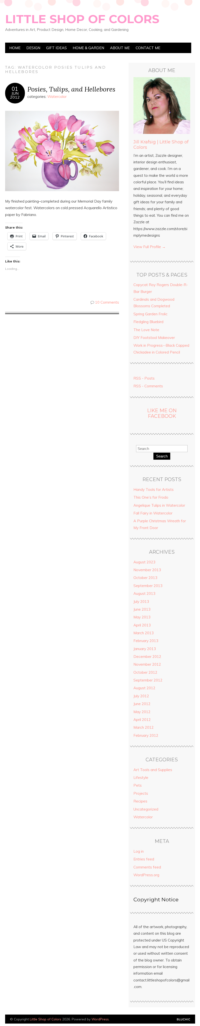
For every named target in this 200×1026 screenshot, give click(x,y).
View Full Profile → (149, 246)
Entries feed (143, 859)
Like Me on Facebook (162, 413)
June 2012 (141, 703)
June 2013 (141, 609)
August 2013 (144, 593)
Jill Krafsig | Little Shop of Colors (161, 144)
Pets (137, 785)
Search (162, 456)
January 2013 (144, 648)
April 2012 (142, 719)
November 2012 (147, 664)
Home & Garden (88, 48)
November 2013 (147, 570)
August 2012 (144, 688)
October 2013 (145, 577)
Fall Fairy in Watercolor (152, 513)
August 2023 (144, 562)
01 (15, 88)
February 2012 (145, 735)
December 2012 (147, 656)
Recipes (140, 801)
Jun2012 (15, 95)
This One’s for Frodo (150, 497)
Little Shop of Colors (82, 19)
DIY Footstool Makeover (154, 337)
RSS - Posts (144, 378)
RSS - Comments (148, 386)
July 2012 (141, 696)
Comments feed (147, 867)
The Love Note (146, 329)
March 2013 (143, 633)
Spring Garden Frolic (150, 314)
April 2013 (142, 625)
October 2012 (145, 672)
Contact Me (148, 48)
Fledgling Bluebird (148, 321)
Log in (138, 851)
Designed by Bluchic (183, 1019)
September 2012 (147, 680)
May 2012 (141, 711)
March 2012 (143, 727)
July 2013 (141, 601)
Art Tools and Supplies (152, 769)
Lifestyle (140, 777)
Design (33, 48)
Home (14, 48)
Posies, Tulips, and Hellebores (71, 89)
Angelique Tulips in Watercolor (159, 505)
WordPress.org (146, 875)
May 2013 (141, 617)
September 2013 (147, 585)
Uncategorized (145, 809)
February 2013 (145, 640)
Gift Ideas (56, 48)
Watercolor (57, 96)
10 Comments (107, 302)
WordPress (100, 1019)
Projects (140, 793)
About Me (120, 48)
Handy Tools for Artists (153, 489)
